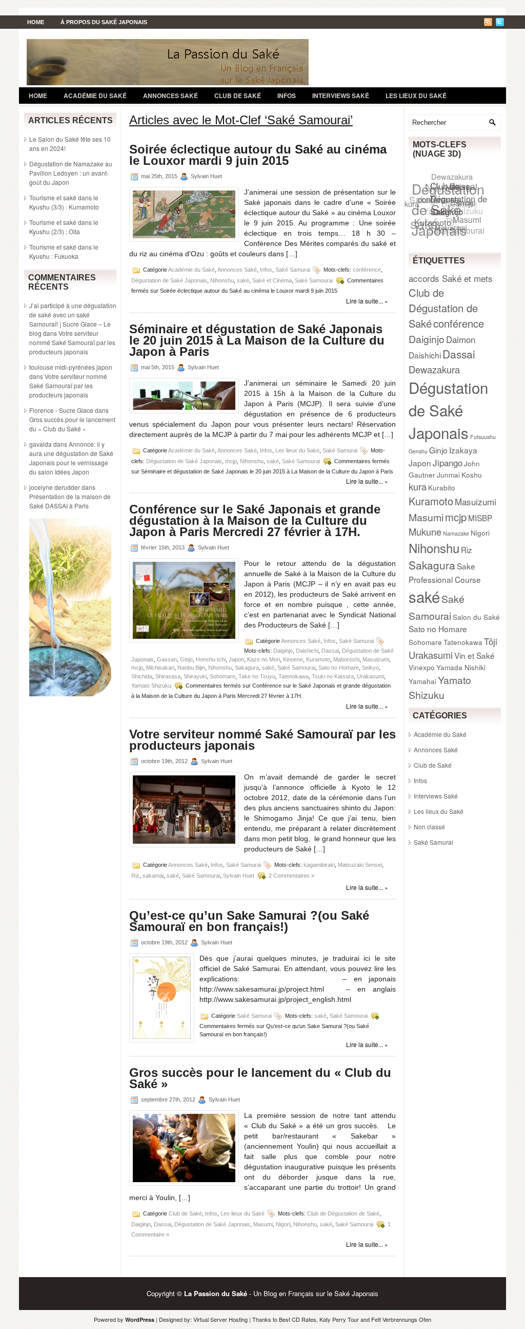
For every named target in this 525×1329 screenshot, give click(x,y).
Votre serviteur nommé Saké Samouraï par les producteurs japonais (72, 342)
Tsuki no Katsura (333, 676)
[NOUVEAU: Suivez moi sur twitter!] (501, 23)
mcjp (231, 461)
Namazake (456, 533)
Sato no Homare (338, 667)
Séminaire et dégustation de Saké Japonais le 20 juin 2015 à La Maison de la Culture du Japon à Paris (257, 340)
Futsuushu (483, 437)
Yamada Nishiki (461, 667)
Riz (135, 875)
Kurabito (441, 487)
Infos (286, 95)
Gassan (167, 659)
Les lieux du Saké (416, 95)
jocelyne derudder (54, 487)
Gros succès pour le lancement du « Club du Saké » (72, 424)
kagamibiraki (319, 864)
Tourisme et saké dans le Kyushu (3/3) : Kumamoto (64, 202)
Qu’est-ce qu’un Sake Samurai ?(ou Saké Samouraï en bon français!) (249, 921)
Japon (236, 659)
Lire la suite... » (367, 300)
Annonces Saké (170, 95)
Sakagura (247, 667)
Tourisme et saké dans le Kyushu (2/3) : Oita (63, 227)
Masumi (263, 1224)
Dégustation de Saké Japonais (169, 280)
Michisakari (160, 667)
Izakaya (463, 449)
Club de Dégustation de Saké (343, 1213)
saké (243, 280)
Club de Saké (237, 95)
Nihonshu (222, 280)
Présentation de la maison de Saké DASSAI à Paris (70, 501)
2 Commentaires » (291, 875)
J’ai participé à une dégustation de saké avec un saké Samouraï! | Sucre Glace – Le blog (72, 319)
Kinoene (293, 659)
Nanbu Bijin (191, 667)
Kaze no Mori (263, 659)
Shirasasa (167, 676)
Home (35, 22)
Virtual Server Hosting (220, 1319)
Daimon (460, 339)
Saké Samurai (292, 270)
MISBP (480, 517)
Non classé (429, 826)
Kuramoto (318, 659)
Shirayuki (195, 676)
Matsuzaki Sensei (360, 864)
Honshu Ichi (211, 659)
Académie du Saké (95, 95)
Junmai (448, 474)
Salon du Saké (476, 617)
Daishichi (307, 651)
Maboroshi (346, 659)
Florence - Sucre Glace (61, 410)
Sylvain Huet (238, 875)
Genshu (418, 451)
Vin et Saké (474, 655)
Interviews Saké (340, 95)
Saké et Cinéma (272, 280)
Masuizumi (375, 659)
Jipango (447, 462)
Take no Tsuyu (256, 676)
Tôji (490, 641)
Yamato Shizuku (151, 685)
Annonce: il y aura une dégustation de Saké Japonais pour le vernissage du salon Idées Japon (71, 458)
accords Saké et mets (451, 278)
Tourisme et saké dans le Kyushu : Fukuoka (63, 251)
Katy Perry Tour (339, 1319)
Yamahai (422, 681)
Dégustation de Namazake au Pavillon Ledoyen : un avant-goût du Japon (70, 172)
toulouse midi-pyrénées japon (70, 367)
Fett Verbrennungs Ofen (401, 1319)
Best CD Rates (297, 1319)
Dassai (330, 651)
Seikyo (370, 667)
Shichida (141, 676)
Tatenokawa (293, 676)
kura (412, 201)
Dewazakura (454, 177)
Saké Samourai (314, 280)
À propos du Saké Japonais (103, 22)
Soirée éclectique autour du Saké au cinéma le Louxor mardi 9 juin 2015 (258, 154)
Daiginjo (283, 651)
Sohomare (222, 676)
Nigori (283, 1224)
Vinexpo (422, 667)
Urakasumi (370, 676)
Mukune (425, 531)
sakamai (153, 875)
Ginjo (186, 659)
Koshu (471, 474)
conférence (367, 270)
